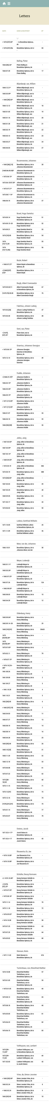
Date (4, 31)
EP (42, 31)
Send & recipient (23, 31)
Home (4, 3)
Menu (9, 3)
